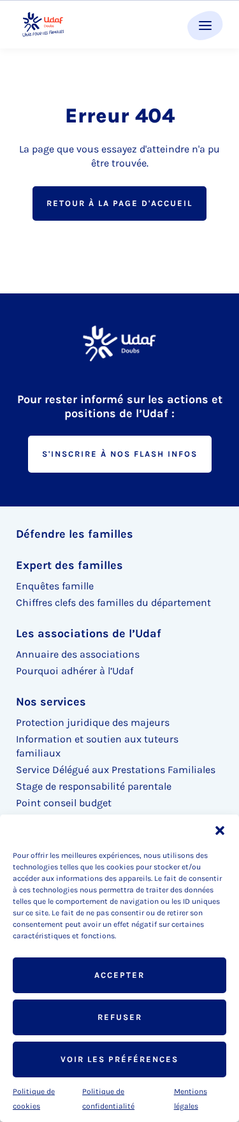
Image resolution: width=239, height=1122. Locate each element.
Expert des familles (69, 565)
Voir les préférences (119, 1059)
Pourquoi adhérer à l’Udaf (74, 671)
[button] (220, 830)
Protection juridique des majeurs (93, 722)
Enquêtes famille (55, 586)
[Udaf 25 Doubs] (43, 24)
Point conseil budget (64, 803)
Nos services (51, 702)
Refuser (120, 1017)
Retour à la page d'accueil (119, 203)
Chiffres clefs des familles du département (113, 602)
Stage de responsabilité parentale (93, 786)
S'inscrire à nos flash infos (120, 454)
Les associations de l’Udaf (88, 633)
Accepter (119, 975)
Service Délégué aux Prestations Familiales (115, 770)
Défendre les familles (74, 534)
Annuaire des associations (78, 654)
